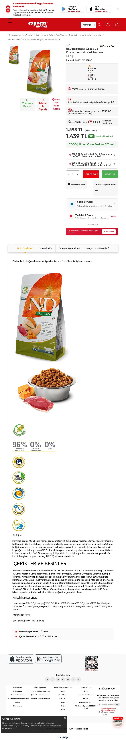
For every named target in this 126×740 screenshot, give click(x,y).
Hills (63, 702)
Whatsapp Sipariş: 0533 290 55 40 (85, 707)
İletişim (17, 702)
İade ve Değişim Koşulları (40, 691)
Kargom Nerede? (85, 702)
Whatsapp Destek (27, 105)
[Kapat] (117, 9)
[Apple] (21, 659)
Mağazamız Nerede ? (97, 248)
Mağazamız (17, 706)
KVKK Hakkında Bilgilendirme (18, 699)
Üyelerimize (75, 122)
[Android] (48, 659)
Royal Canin (63, 695)
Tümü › (113, 216)
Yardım (85, 699)
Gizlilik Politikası (17, 695)
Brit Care (62, 699)
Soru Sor (110, 231)
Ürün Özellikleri (25, 248)
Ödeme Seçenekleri (69, 248)
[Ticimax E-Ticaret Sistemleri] (63, 737)
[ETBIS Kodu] (91, 663)
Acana (63, 691)
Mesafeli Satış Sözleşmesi (40, 699)
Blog (86, 691)
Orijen (63, 706)
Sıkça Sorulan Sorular (86, 695)
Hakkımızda (17, 691)
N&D (63, 710)
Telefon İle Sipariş (43, 106)
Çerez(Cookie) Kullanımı (40, 695)
